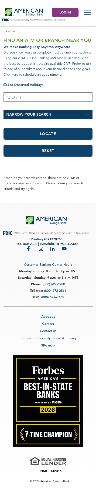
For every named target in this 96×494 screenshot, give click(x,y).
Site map (48, 345)
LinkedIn (52, 248)
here (14, 74)
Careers (48, 324)
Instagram (41, 248)
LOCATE (48, 133)
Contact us (48, 331)
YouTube (64, 248)
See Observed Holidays (25, 85)
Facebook (29, 248)
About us (48, 316)
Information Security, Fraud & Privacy (48, 338)
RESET (48, 150)
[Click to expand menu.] (88, 12)
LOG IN (65, 12)
